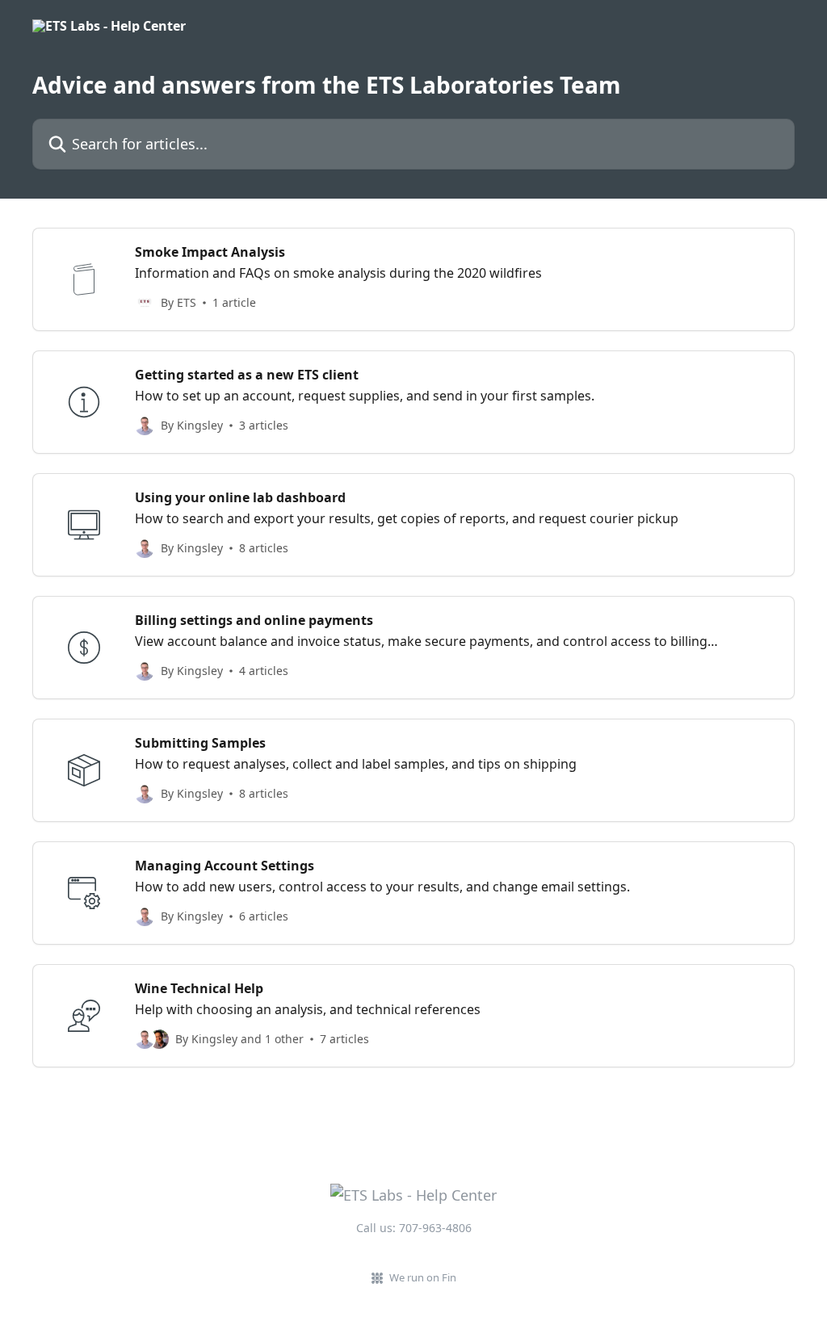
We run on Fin (422, 1277)
